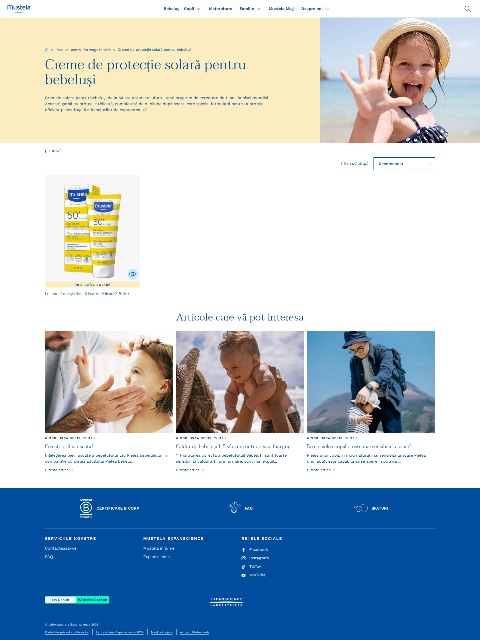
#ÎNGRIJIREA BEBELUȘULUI (70, 438)
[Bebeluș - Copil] (199, 9)
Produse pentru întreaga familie (83, 50)
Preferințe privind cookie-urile (66, 632)
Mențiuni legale (161, 632)
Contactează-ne (60, 548)
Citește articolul (59, 470)
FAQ (49, 556)
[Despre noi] (327, 9)
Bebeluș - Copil (179, 8)
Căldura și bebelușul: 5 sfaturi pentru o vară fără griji (233, 446)
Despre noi (312, 8)
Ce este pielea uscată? (69, 446)
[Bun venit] (46, 49)
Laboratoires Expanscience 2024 (120, 632)
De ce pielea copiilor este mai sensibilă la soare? (359, 446)
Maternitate (220, 8)
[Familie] (258, 9)
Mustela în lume (158, 548)
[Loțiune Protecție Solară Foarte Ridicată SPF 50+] (92, 231)
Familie (247, 8)
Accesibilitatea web (194, 632)
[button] (467, 9)
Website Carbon (92, 600)
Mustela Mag (281, 8)
